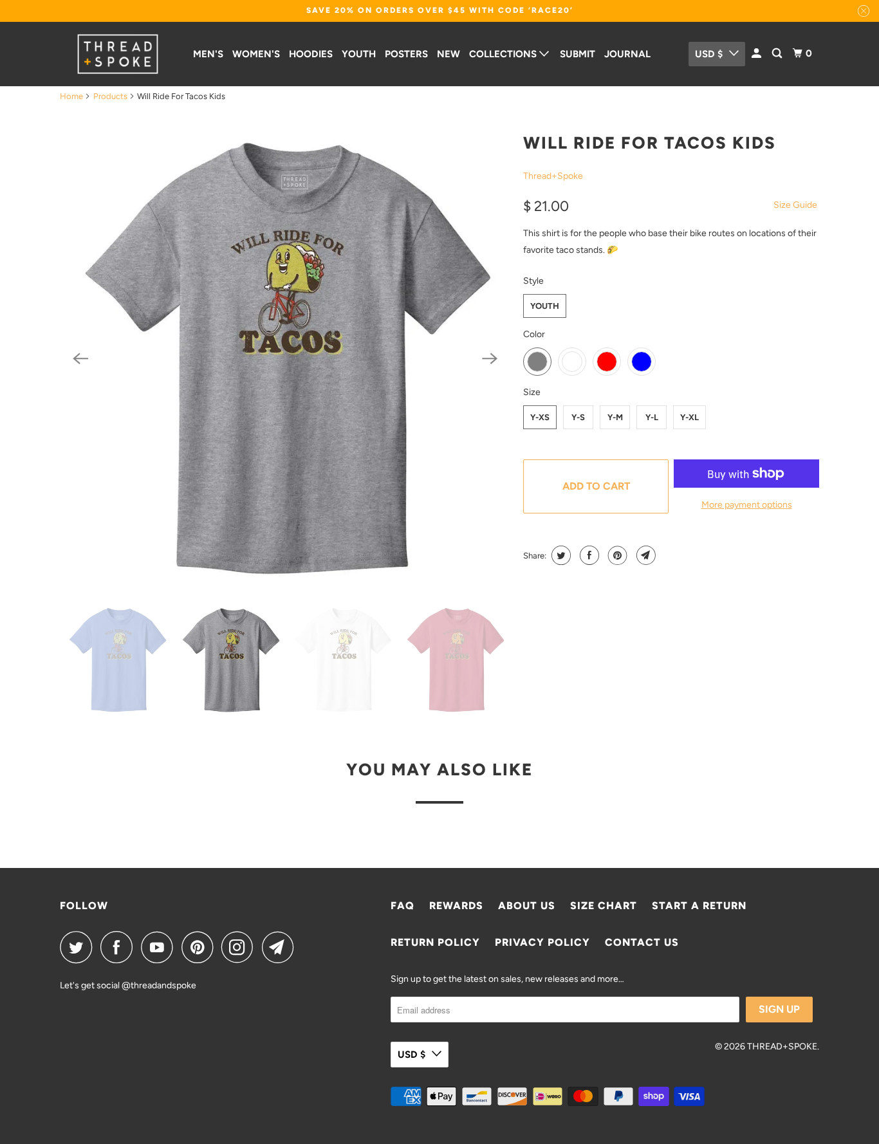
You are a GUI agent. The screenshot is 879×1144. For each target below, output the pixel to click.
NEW (448, 54)
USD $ (709, 54)
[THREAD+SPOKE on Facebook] (119, 947)
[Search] (778, 54)
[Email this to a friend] (644, 555)
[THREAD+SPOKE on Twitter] (79, 947)
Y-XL (689, 417)
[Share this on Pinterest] (616, 555)
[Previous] (80, 358)
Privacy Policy (542, 942)
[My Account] (757, 54)
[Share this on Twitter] (559, 555)
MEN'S (208, 54)
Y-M (615, 417)
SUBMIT (577, 54)
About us (526, 906)
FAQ (402, 906)
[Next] (490, 358)
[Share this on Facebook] (588, 555)
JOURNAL (627, 54)
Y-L (651, 417)
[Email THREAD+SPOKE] (281, 947)
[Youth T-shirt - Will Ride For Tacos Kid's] (285, 358)
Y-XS (540, 417)
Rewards (456, 906)
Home (71, 96)
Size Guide (795, 204)
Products (110, 96)
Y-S (578, 417)
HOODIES (311, 54)
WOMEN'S (256, 54)
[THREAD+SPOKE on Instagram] (240, 947)
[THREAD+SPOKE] (118, 54)
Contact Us (642, 942)
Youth (544, 306)
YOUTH (359, 54)
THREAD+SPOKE (782, 1046)
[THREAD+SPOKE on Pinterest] (200, 947)
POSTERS (406, 54)
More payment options (746, 504)
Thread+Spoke (553, 176)
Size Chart (603, 906)
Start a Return (699, 906)
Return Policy (435, 942)
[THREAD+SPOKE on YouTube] (160, 947)
